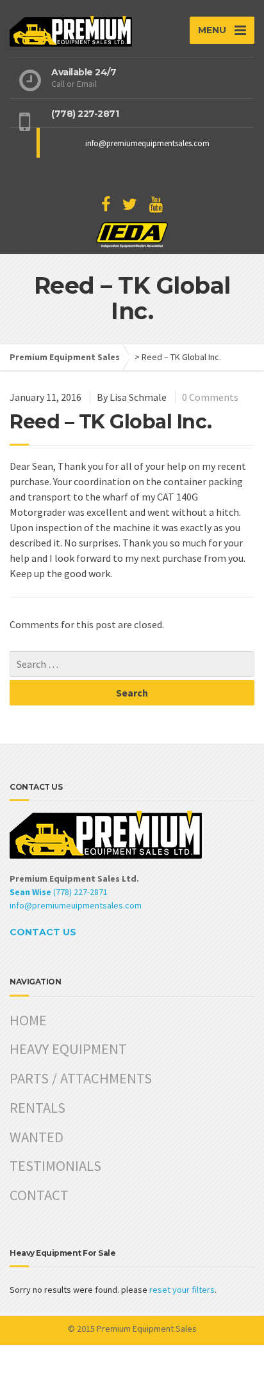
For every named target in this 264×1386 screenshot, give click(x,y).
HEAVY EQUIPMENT (68, 1049)
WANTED (36, 1137)
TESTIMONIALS (55, 1166)
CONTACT (39, 1195)
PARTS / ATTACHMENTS (81, 1078)
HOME (28, 1020)
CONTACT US (43, 932)
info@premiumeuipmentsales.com (76, 905)
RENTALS (37, 1108)
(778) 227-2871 (59, 892)
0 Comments (210, 397)
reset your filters (182, 1289)
